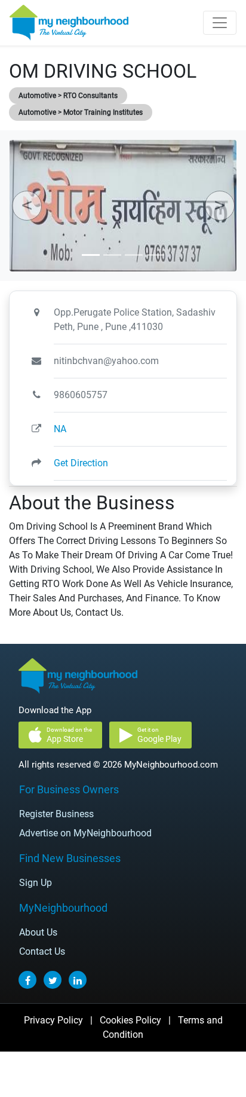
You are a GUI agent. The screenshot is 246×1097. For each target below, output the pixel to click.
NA (60, 429)
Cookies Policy (130, 1020)
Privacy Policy (53, 1020)
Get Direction (81, 463)
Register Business (56, 814)
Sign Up (35, 882)
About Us (38, 932)
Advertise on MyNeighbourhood (85, 833)
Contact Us (42, 951)
